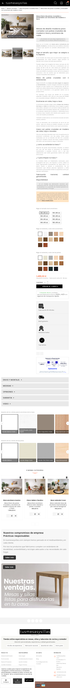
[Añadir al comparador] (12, 516)
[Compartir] (38, 353)
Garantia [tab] (8, 398)
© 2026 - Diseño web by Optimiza (35, 683)
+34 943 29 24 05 (61, 672)
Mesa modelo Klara (47, 200)
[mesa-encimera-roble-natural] (28, 53)
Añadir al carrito (50, 286)
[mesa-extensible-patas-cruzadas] (17, 53)
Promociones (5, 659)
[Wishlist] (20, 477)
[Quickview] (15, 515)
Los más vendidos (6, 665)
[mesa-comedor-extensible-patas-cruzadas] (7, 53)
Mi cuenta (39, 652)
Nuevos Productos (6, 662)
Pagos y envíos (23, 665)
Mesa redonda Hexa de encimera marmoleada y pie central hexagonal (58, 504)
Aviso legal (22, 656)
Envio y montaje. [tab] (11, 380)
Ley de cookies (23, 662)
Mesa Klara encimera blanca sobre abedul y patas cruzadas (35, 504)
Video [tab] (6, 404)
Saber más (9, 557)
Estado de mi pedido (7, 656)
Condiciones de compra (26, 659)
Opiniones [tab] (8, 392)
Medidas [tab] (7, 386)
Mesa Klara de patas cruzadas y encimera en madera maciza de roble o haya (11, 505)
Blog (37, 659)
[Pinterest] (41, 353)
